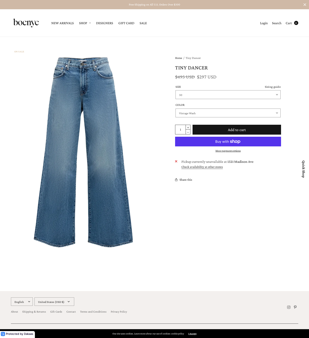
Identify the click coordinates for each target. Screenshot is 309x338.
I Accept (192, 333)
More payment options (228, 150)
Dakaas (28, 333)
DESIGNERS (104, 23)
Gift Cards (56, 311)
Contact (71, 311)
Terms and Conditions (93, 311)
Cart (289, 23)
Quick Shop (303, 169)
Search (276, 23)
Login (264, 23)
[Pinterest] (295, 307)
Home (178, 58)
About (14, 311)
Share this (186, 179)
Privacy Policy (119, 311)
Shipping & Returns (34, 311)
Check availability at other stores (202, 166)
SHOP (83, 23)
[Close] (305, 4)
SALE (143, 23)
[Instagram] (289, 307)
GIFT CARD (126, 23)
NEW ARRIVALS (62, 23)
